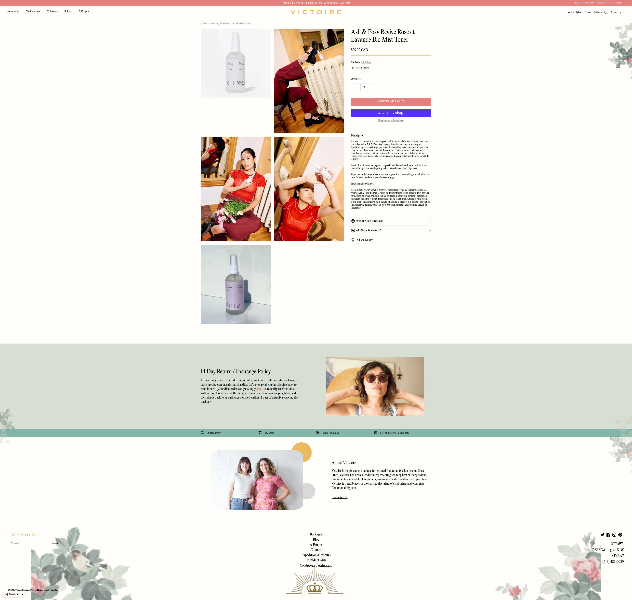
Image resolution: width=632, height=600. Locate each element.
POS (32, 590)
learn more (339, 497)
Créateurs (52, 11)
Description (357, 135)
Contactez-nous (587, 3)
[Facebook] (608, 535)
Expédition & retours (316, 555)
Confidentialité (316, 560)
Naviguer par (33, 11)
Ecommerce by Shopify (47, 590)
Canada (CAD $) (603, 2)
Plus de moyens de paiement (391, 120)
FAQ (577, 3)
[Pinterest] (620, 535)
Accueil (204, 23)
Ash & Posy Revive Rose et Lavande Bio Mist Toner (230, 23)
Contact (316, 550)
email (260, 389)
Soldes (68, 11)
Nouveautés (13, 11)
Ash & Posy (366, 62)
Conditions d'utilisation (316, 566)
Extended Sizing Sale (294, 3)
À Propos (84, 11)
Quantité (356, 79)
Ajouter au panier (391, 101)
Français (618, 2)
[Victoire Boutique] (316, 12)
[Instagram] (614, 535)
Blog (316, 540)
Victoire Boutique (22, 590)
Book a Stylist (574, 12)
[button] (14, 594)
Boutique (316, 534)
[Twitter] (602, 535)
